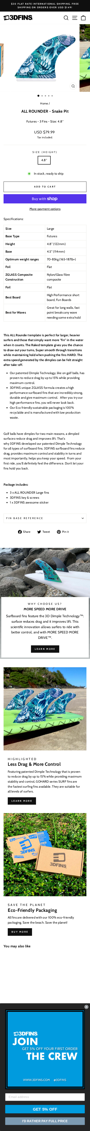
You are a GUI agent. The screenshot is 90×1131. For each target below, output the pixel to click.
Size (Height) (45, 152)
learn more (45, 648)
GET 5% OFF (45, 1109)
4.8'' (44, 160)
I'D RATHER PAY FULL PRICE (45, 1121)
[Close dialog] (86, 1007)
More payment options (45, 209)
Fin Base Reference (25, 518)
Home (44, 103)
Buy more (20, 931)
